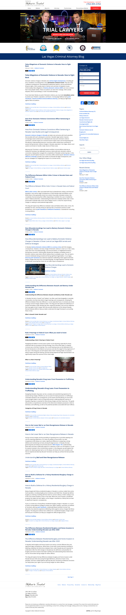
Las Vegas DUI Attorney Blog (86, 160)
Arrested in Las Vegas (33, 277)
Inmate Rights (28, 466)
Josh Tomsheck (41, 209)
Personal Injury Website (82, 8)
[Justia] (92, 102)
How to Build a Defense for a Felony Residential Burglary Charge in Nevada (49, 475)
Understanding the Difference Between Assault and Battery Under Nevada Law (49, 286)
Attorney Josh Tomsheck (32, 257)
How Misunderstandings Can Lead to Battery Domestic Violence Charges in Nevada (48, 229)
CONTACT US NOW (89, 93)
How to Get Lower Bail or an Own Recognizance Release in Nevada (49, 425)
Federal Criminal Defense (47, 218)
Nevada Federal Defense (44, 369)
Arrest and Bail (33, 107)
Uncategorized (28, 219)
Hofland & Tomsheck (54, 209)
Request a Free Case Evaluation (63, 34)
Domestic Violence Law (66, 274)
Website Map (91, 585)
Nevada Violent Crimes (37, 322)
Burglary (39, 519)
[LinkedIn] (89, 102)
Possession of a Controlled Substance (62, 418)
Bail (42, 467)
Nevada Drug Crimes (57, 415)
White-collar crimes (31, 191)
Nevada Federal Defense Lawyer (32, 370)
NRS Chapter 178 (57, 444)
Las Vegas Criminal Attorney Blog (34, 3)
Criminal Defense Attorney (59, 107)
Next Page (70, 577)
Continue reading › (30, 104)
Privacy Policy (70, 585)
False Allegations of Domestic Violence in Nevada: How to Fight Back (48, 65)
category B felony (64, 520)
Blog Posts (98, 585)
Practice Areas (67, 8)
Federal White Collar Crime (35, 220)
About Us (47, 8)
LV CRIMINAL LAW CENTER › (54, 38)
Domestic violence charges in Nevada (36, 135)
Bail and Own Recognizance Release (51, 457)
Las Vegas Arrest (84, 117)
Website (38, 8)
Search (89, 152)
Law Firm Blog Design (93, 611)
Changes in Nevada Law (34, 570)
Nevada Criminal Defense (39, 325)
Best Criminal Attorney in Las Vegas (44, 107)
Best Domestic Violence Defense (36, 110)
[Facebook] (82, 102)
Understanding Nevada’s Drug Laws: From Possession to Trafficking (49, 379)
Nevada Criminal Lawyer (65, 168)
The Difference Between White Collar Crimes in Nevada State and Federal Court (48, 176)
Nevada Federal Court (34, 369)
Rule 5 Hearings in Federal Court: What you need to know (45, 333)
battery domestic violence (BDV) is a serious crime (46, 247)
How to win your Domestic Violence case (47, 111)
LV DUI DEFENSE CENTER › (72, 38)
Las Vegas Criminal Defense (35, 168)
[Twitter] (85, 102)
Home (29, 8)
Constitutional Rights (57, 321)
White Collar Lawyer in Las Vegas (63, 220)
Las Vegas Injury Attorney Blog (87, 162)
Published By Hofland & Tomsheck (92, 3)
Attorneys (56, 8)
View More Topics (83, 140)
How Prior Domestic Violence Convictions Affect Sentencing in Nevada (47, 119)
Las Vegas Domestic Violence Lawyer (49, 168)
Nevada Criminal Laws (65, 218)
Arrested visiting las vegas (34, 467)
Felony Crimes (56, 218)
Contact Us (95, 8)
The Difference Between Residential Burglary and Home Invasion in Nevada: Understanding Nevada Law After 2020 (49, 529)
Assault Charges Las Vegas (35, 324)
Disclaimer (77, 585)
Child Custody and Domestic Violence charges (53, 110)
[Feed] (96, 102)
